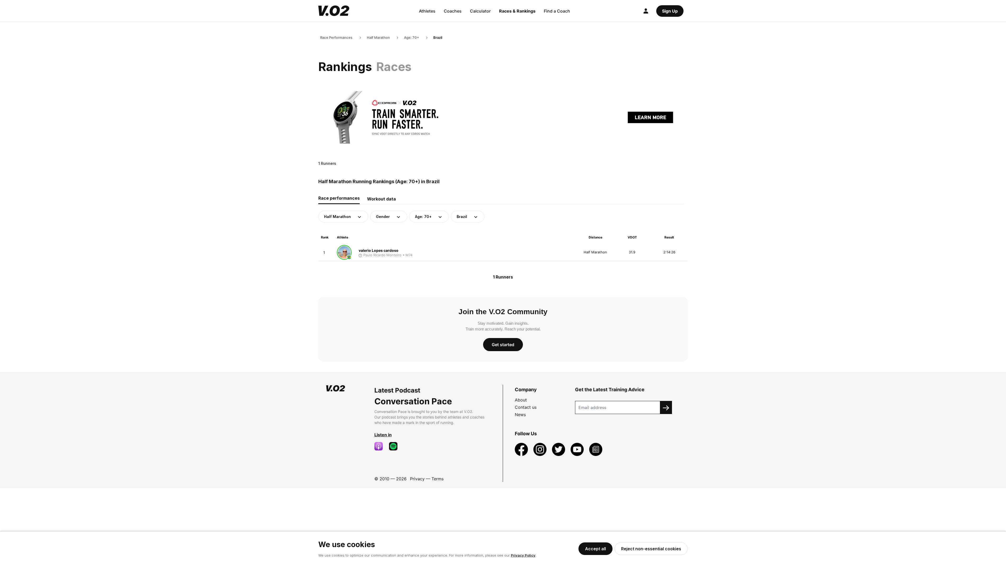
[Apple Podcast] (380, 446)
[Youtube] (578, 448)
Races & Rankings (517, 11)
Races (394, 66)
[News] (595, 448)
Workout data (381, 199)
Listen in (383, 434)
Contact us (526, 407)
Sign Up (670, 11)
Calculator (480, 11)
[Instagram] (540, 448)
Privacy (417, 478)
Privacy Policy (523, 555)
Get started (503, 344)
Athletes (427, 11)
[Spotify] (395, 446)
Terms (437, 478)
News (520, 414)
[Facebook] (522, 448)
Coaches (453, 11)
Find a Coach (557, 11)
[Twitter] (559, 448)
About (521, 399)
